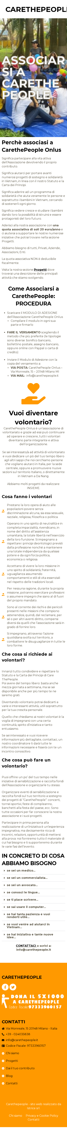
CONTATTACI (26, 945)
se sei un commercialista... (27, 878)
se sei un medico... (21, 870)
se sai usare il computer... (26, 907)
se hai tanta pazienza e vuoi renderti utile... (28, 916)
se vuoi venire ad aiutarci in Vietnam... (28, 926)
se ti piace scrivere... (22, 899)
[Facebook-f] (5, 987)
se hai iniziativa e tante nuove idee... (30, 936)
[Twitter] (12, 987)
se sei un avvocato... (22, 885)
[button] (33, 870)
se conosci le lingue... (23, 892)
